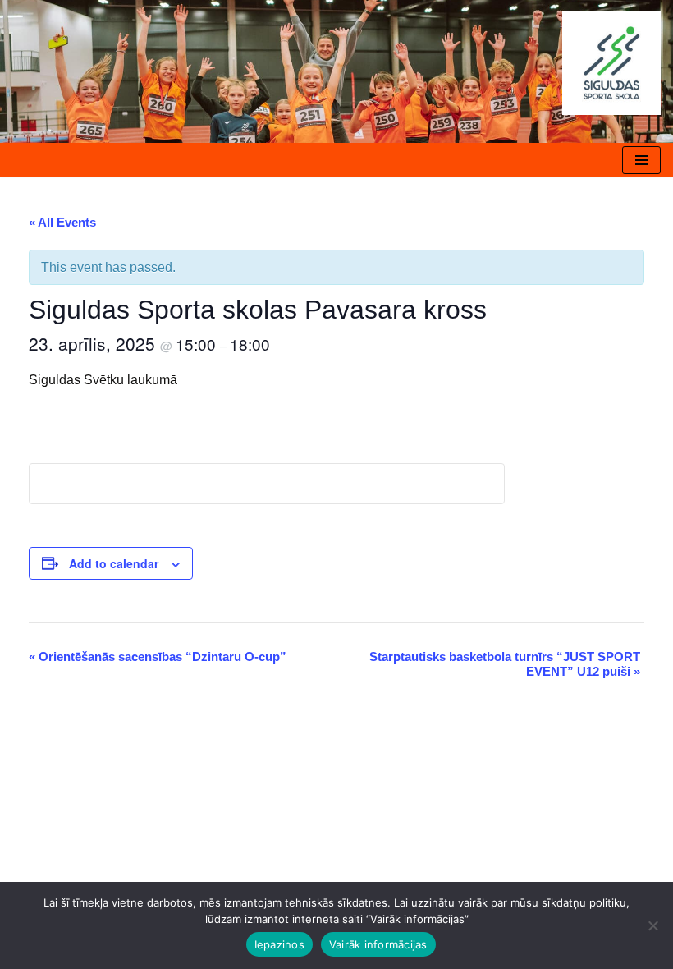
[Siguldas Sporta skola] (611, 63)
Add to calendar (113, 563)
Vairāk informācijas (378, 944)
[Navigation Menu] (641, 160)
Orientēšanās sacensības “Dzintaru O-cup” (157, 657)
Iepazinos (279, 944)
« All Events (62, 222)
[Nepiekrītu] (652, 925)
